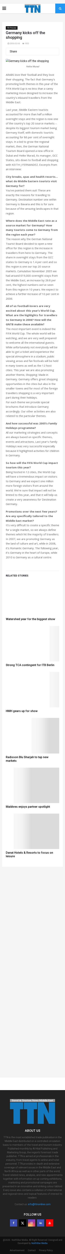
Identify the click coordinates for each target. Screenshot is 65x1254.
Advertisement (17, 1250)
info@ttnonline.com (39, 1204)
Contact (32, 1250)
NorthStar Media (39, 1243)
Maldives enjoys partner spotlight (28, 806)
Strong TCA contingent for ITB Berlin (30, 665)
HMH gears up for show (22, 711)
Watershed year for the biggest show (30, 619)
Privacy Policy (46, 1250)
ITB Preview (11, 28)
